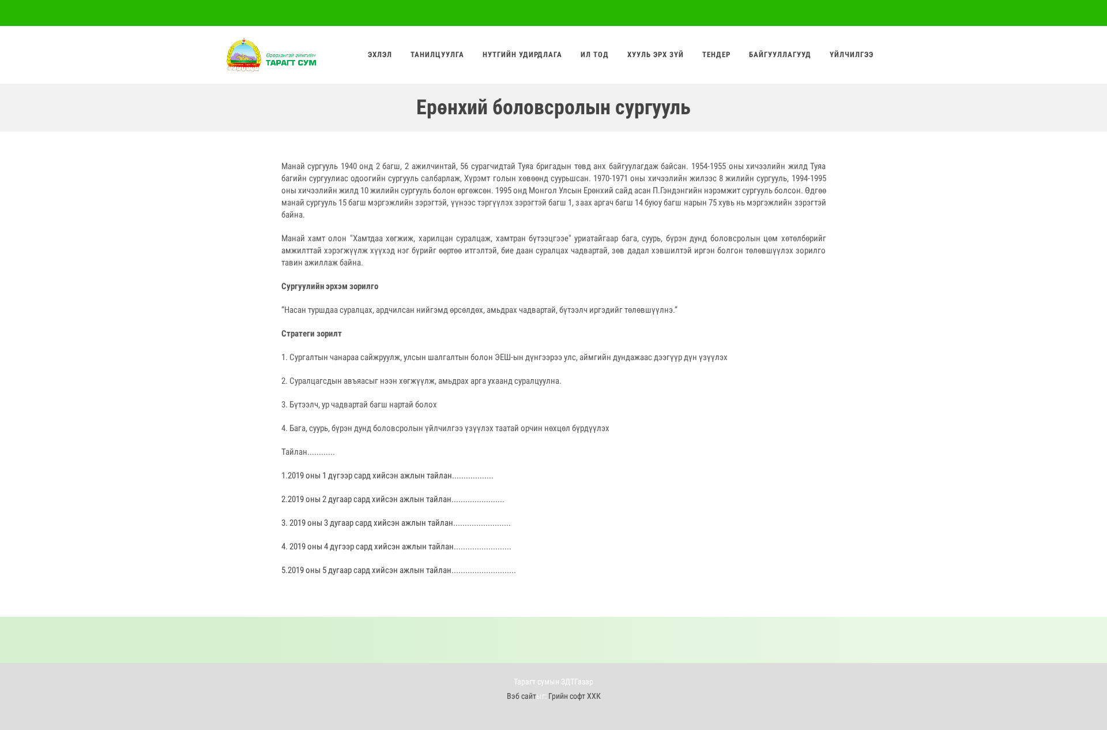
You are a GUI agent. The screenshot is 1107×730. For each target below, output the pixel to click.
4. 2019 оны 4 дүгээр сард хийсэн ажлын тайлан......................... (396, 546)
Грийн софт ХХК (574, 696)
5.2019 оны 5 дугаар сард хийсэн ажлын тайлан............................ (398, 570)
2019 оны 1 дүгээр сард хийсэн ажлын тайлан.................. (391, 475)
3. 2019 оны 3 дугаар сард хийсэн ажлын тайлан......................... (396, 523)
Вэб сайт (521, 696)
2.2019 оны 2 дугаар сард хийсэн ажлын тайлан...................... (391, 499)
